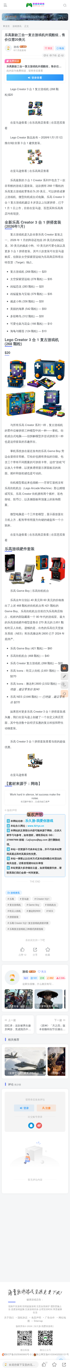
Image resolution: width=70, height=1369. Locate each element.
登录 (26, 1108)
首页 (7, 26)
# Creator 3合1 (42, 898)
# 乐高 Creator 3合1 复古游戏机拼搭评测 (28, 922)
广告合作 (50, 1317)
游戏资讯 (17, 26)
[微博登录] (39, 1126)
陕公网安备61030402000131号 (52, 1354)
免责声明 (36, 1317)
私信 (61, 48)
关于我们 (9, 1317)
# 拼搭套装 (13, 916)
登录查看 (36, 77)
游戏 (16, 47)
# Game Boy (33, 904)
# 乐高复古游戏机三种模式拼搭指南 (25, 928)
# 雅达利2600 (34, 910)
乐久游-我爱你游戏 (43, 1326)
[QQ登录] (31, 1126)
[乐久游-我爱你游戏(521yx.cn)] (35, 1292)
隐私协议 (22, 1317)
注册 (48, 1108)
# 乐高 (11, 898)
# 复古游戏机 (14, 904)
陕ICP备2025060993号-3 (18, 1354)
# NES (49, 910)
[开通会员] (64, 668)
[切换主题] (64, 685)
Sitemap (38, 1321)
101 (35, 977)
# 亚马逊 (24, 898)
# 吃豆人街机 (14, 910)
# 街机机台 (50, 904)
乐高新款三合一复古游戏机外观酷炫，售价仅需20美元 (35, 37)
